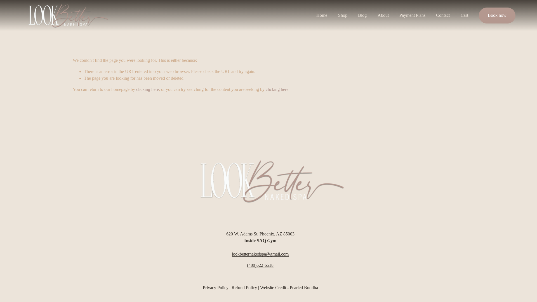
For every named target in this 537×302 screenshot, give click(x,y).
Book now (497, 15)
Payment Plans (412, 15)
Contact (443, 15)
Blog (362, 15)
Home (321, 15)
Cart (464, 15)
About (383, 15)
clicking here (147, 89)
